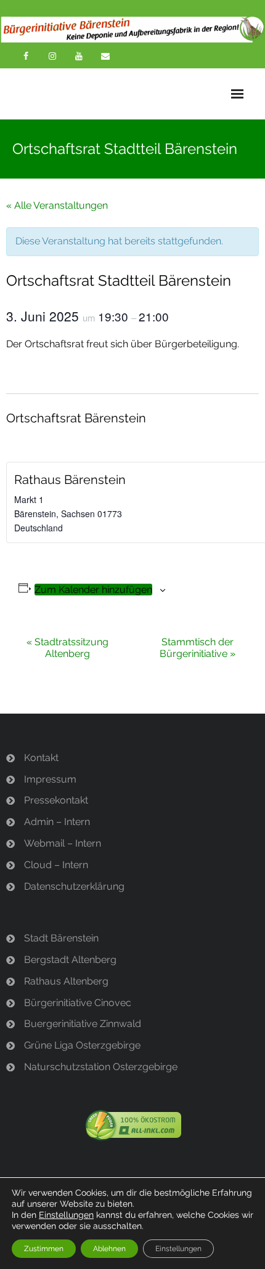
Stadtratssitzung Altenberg (67, 647)
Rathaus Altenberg (66, 981)
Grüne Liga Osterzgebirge (82, 1045)
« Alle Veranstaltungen (57, 205)
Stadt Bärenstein (61, 938)
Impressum (50, 779)
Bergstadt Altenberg (70, 959)
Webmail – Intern (62, 843)
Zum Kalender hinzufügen (93, 589)
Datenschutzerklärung (74, 886)
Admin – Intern (57, 822)
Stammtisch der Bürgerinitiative (197, 647)
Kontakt (41, 757)
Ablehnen (109, 1248)
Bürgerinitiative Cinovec (77, 1003)
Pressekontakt (56, 800)
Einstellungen (66, 1215)
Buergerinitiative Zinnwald (82, 1023)
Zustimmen (43, 1248)
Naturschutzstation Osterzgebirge (100, 1067)
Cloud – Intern (56, 865)
